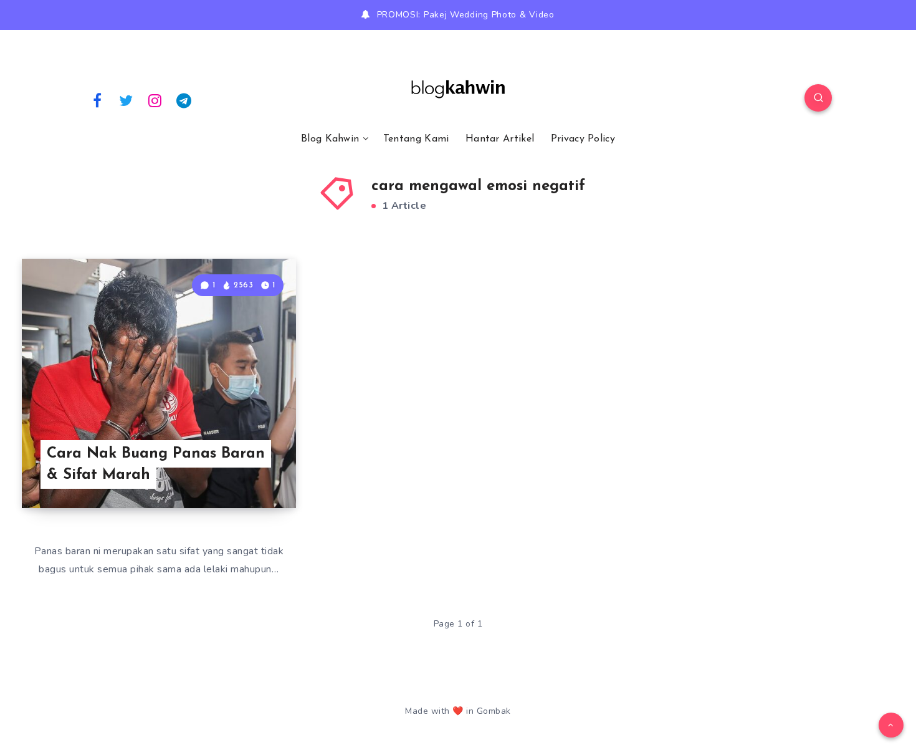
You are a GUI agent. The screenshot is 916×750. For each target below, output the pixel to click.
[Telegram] (184, 99)
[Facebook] (97, 99)
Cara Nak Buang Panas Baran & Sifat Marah (156, 464)
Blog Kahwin (330, 139)
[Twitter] (126, 99)
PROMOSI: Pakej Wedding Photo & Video (466, 15)
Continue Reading (237, 471)
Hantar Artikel (499, 139)
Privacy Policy (583, 139)
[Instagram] (155, 99)
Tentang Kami (416, 139)
